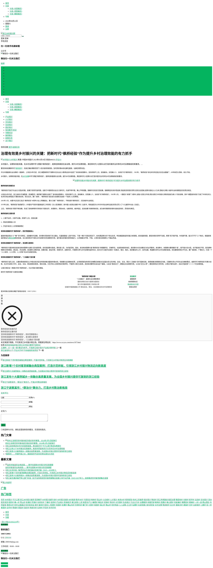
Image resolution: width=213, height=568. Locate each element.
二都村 (203, 505)
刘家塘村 (177, 502)
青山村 (22, 502)
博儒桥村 (185, 502)
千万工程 (16, 500)
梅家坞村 (33, 508)
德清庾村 (166, 505)
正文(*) (3, 411)
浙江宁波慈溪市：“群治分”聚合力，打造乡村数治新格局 (34, 387)
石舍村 (40, 508)
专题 (7, 517)
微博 (2, 63)
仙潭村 (135, 505)
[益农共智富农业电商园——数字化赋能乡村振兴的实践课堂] (108, 464)
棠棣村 (191, 502)
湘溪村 (186, 505)
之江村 (129, 505)
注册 (7, 29)
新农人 (47, 505)
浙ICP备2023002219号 (10, 522)
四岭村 (26, 508)
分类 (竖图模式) (16, 11)
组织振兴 (8, 81)
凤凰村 (163, 502)
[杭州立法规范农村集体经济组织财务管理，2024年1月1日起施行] (108, 440)
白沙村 (172, 505)
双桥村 (53, 502)
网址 (31, 406)
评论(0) (58, 160)
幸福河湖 (150, 502)
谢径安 (151, 505)
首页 (7, 3)
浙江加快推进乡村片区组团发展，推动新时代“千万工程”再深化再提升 (33, 446)
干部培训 (36, 345)
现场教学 (133, 276)
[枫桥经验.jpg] (106, 180)
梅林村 (93, 500)
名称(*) (32, 397)
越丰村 (41, 505)
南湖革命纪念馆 (133, 284)
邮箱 (31, 402)
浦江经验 (75, 502)
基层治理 (12, 238)
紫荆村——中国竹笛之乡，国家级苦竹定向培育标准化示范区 (30, 454)
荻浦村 (28, 502)
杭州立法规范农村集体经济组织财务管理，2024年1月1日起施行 (30, 443)
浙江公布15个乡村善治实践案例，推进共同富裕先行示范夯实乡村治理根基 (35, 449)
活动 (210, 500)
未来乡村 (121, 500)
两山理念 (205, 502)
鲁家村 (154, 500)
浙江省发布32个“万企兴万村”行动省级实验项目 (19, 350)
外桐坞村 (78, 505)
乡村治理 (26, 176)
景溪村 (3, 508)
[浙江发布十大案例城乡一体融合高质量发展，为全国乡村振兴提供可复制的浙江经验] (106, 371)
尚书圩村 (52, 508)
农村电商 (114, 505)
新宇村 (191, 500)
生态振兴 (8, 78)
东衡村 (186, 500)
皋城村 (15, 508)
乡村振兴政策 (62, 500)
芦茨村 (45, 508)
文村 (191, 505)
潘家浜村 (179, 505)
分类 (7, 6)
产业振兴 (8, 70)
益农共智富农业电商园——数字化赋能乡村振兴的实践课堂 (28, 467)
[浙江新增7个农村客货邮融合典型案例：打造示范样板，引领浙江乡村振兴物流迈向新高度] (106, 360)
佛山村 (108, 505)
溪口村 (102, 505)
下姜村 (47, 502)
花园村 (58, 505)
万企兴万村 (134, 502)
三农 (81, 502)
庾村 (36, 505)
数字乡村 (79, 500)
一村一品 (198, 502)
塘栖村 (95, 502)
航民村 (11, 502)
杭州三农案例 (138, 500)
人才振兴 (8, 73)
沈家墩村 (196, 505)
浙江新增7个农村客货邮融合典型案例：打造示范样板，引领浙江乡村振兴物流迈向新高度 (53, 365)
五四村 (197, 500)
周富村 (21, 508)
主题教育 (143, 502)
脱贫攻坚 (4, 502)
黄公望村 (170, 502)
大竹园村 (118, 502)
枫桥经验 (19, 168)
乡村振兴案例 (47, 500)
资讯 (2, 500)
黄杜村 (100, 502)
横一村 (17, 502)
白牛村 (9, 508)
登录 (7, 26)
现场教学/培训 (10, 84)
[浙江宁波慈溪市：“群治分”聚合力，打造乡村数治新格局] (106, 382)
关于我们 (8, 94)
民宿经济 (67, 502)
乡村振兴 (14, 160)
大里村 (91, 505)
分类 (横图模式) (16, 14)
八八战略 (122, 505)
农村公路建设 (19, 505)
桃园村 (96, 505)
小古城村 (106, 500)
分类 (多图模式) (16, 9)
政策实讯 (8, 92)
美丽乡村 (10, 505)
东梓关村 (40, 502)
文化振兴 (8, 76)
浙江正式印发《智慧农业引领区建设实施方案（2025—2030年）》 (31, 470)
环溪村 (34, 502)
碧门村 (85, 505)
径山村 (99, 500)
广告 (3, 488)
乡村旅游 (71, 500)
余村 (55, 500)
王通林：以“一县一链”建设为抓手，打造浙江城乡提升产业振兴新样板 (28, 348)
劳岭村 (112, 502)
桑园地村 (179, 500)
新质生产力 (87, 502)
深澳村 (106, 502)
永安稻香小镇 (143, 505)
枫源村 (52, 505)
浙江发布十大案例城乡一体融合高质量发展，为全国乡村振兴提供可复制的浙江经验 (50, 376)
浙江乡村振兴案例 (26, 345)
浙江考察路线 (162, 500)
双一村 (209, 505)
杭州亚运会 (29, 505)
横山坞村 (71, 505)
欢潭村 (64, 505)
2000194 (8, 537)
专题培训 (8, 86)
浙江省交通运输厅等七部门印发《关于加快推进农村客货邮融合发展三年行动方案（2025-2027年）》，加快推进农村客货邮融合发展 (57, 478)
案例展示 (8, 89)
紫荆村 (157, 502)
